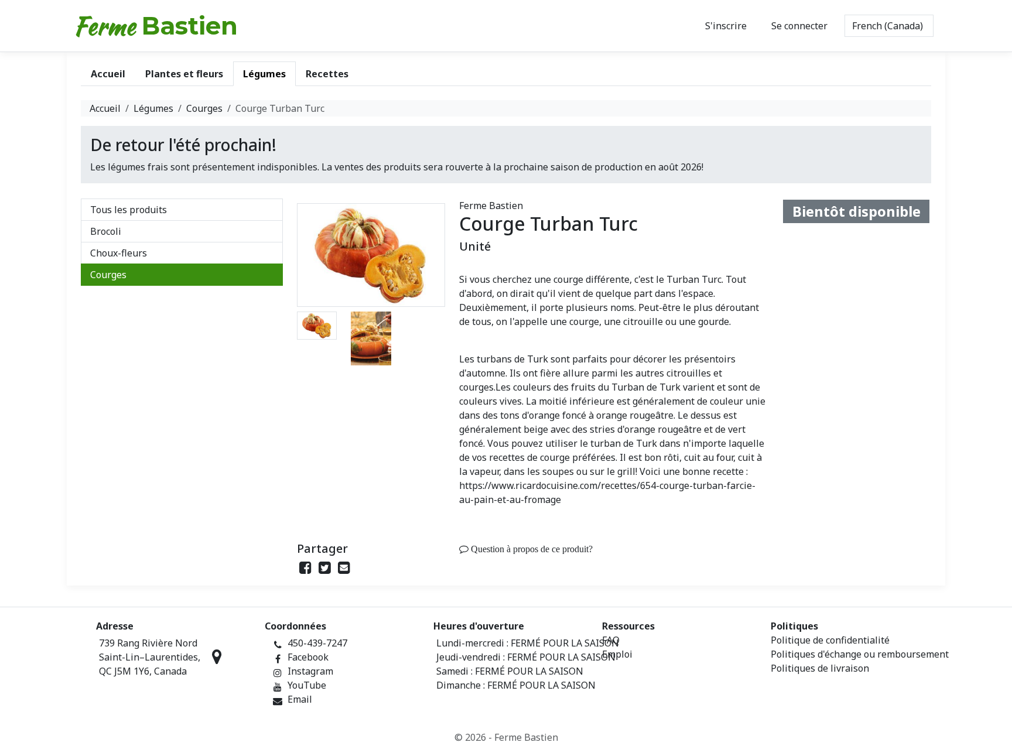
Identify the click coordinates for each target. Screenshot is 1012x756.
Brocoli (105, 231)
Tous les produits (128, 209)
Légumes (153, 108)
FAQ (611, 640)
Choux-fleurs (118, 253)
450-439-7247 (317, 643)
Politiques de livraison (820, 668)
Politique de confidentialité (830, 640)
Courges (204, 108)
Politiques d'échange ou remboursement (860, 654)
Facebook (308, 657)
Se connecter (799, 25)
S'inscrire (726, 25)
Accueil (105, 108)
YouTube (307, 685)
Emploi (617, 654)
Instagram (310, 671)
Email (300, 699)
